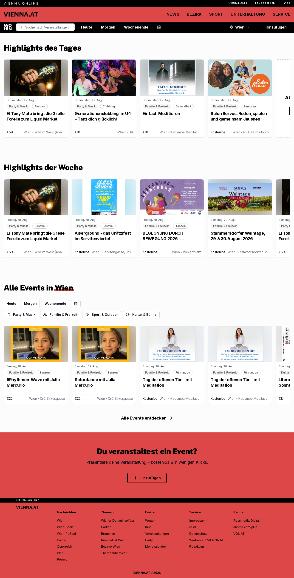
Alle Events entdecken (144, 418)
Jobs (286, 3)
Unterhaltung (248, 14)
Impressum (197, 520)
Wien (239, 27)
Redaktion (196, 546)
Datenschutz (198, 533)
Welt (60, 553)
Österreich (64, 546)
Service (281, 14)
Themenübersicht (114, 553)
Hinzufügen (276, 27)
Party (149, 540)
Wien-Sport (65, 527)
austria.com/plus (245, 527)
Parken (106, 527)
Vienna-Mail (238, 3)
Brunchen (108, 533)
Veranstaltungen (157, 533)
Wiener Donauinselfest (117, 520)
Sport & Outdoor (105, 314)
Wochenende (136, 27)
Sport (216, 14)
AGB (192, 527)
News (173, 14)
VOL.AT (239, 533)
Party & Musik (24, 314)
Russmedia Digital (246, 520)
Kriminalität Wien (113, 540)
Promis (62, 559)
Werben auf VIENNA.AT (206, 540)
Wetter (150, 520)
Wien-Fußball (66, 533)
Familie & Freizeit (63, 314)
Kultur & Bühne (144, 314)
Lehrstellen (265, 3)
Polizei (61, 540)
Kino (148, 527)
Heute (86, 27)
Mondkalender (155, 546)
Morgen (108, 27)
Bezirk (194, 14)
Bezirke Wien (110, 546)
